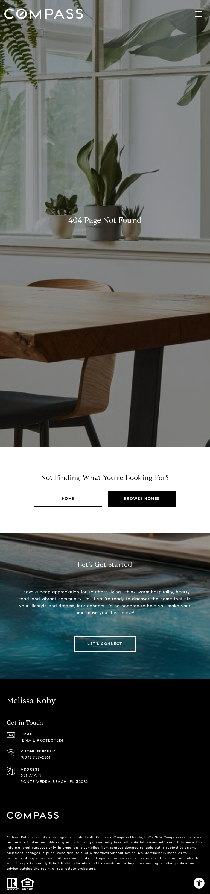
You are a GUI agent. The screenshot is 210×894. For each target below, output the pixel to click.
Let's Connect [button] (105, 643)
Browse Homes (142, 498)
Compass (171, 837)
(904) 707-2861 (36, 757)
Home (68, 498)
